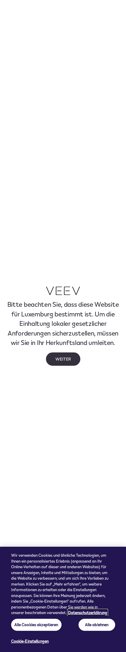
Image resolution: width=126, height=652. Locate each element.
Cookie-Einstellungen (30, 641)
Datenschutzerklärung (87, 613)
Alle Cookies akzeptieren (36, 625)
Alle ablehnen (97, 625)
